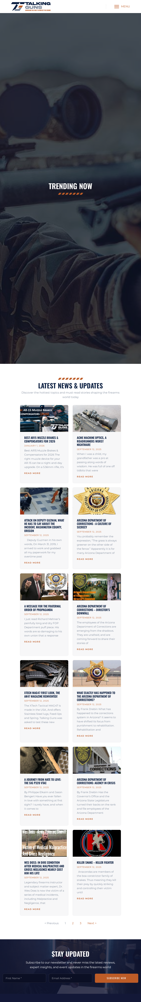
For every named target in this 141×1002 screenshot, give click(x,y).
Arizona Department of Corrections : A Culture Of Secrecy (94, 523)
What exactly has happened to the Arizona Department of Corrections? (96, 696)
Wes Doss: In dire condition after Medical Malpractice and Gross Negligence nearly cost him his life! (44, 867)
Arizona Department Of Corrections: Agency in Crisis (96, 781)
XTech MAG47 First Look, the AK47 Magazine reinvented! (42, 694)
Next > (92, 923)
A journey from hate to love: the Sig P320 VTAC (42, 781)
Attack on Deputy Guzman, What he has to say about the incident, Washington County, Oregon (44, 525)
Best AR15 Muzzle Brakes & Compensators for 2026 (41, 439)
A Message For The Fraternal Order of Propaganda (42, 608)
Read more (32, 473)
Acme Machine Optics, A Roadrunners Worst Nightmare (91, 441)
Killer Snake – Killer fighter (95, 862)
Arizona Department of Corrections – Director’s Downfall (93, 609)
